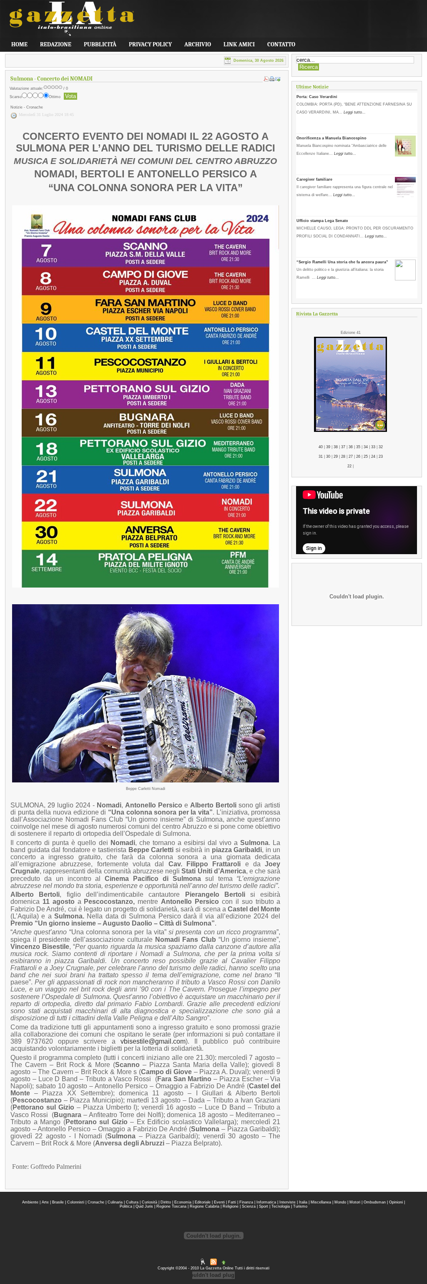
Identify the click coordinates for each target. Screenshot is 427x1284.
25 (366, 456)
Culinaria (115, 1202)
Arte (45, 1202)
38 (336, 447)
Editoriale (203, 1202)
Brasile (58, 1202)
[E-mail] (277, 80)
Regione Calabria (204, 1206)
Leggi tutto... (355, 112)
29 (336, 456)
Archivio (197, 44)
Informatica (266, 1202)
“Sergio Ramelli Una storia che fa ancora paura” (342, 262)
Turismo (300, 1206)
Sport (263, 1206)
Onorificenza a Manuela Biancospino (331, 138)
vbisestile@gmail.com (153, 1041)
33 (373, 447)
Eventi (219, 1202)
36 (351, 447)
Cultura (132, 1202)
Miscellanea (321, 1202)
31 (321, 456)
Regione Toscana (171, 1206)
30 (328, 456)
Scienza (249, 1206)
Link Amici (239, 44)
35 (358, 447)
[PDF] (266, 80)
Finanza (246, 1202)
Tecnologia (280, 1206)
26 (358, 456)
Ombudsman (375, 1202)
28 (343, 456)
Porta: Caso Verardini (316, 97)
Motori (354, 1202)
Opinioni (396, 1202)
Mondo (340, 1202)
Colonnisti (75, 1202)
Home (19, 44)
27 (351, 456)
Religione (231, 1206)
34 (366, 447)
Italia (303, 1202)
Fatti (232, 1202)
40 (321, 447)
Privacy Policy (150, 44)
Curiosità (149, 1202)
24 (373, 456)
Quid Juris (144, 1206)
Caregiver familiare (314, 179)
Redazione (55, 44)
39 (328, 447)
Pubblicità (100, 44)
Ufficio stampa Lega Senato (322, 221)
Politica (126, 1206)
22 (349, 466)
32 (381, 447)
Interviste (287, 1202)
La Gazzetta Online (67, 22)
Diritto (166, 1202)
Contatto (281, 44)
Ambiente (30, 1202)
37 (343, 447)
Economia (182, 1202)
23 (381, 456)
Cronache (96, 1202)
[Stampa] (271, 80)
